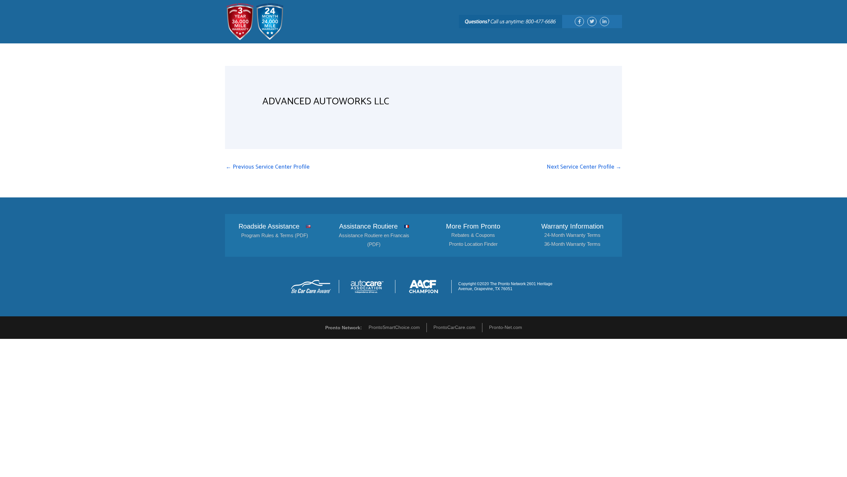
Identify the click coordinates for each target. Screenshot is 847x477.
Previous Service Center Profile (268, 167)
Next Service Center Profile (584, 167)
